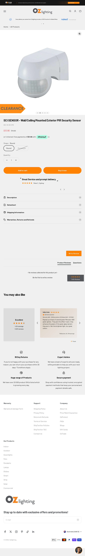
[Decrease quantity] (7, 160)
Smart (6, 476)
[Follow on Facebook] (5, 531)
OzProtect (64, 417)
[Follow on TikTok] (27, 531)
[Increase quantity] (16, 160)
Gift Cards (64, 429)
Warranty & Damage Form (13, 409)
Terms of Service (40, 421)
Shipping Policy (39, 409)
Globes (6, 471)
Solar (6, 484)
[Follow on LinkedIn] (33, 531)
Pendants (7, 463)
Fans (5, 459)
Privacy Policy (39, 413)
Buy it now (62, 170)
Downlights (8, 455)
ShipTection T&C (40, 429)
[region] (59, 323)
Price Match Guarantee (68, 413)
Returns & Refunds (41, 417)
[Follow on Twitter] (10, 531)
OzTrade (63, 434)
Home (6, 27)
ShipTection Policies (41, 425)
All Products (15, 27)
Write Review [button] (74, 253)
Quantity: (7, 155)
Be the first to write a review (42, 277)
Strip (5, 480)
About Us (63, 409)
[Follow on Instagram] (16, 531)
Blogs (62, 425)
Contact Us (38, 434)
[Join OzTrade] (42, 3)
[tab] (64, 263)
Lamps (6, 467)
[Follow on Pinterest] (21, 531)
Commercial (8, 488)
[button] (42, 277)
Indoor (6, 446)
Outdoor (7, 451)
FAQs (62, 421)
